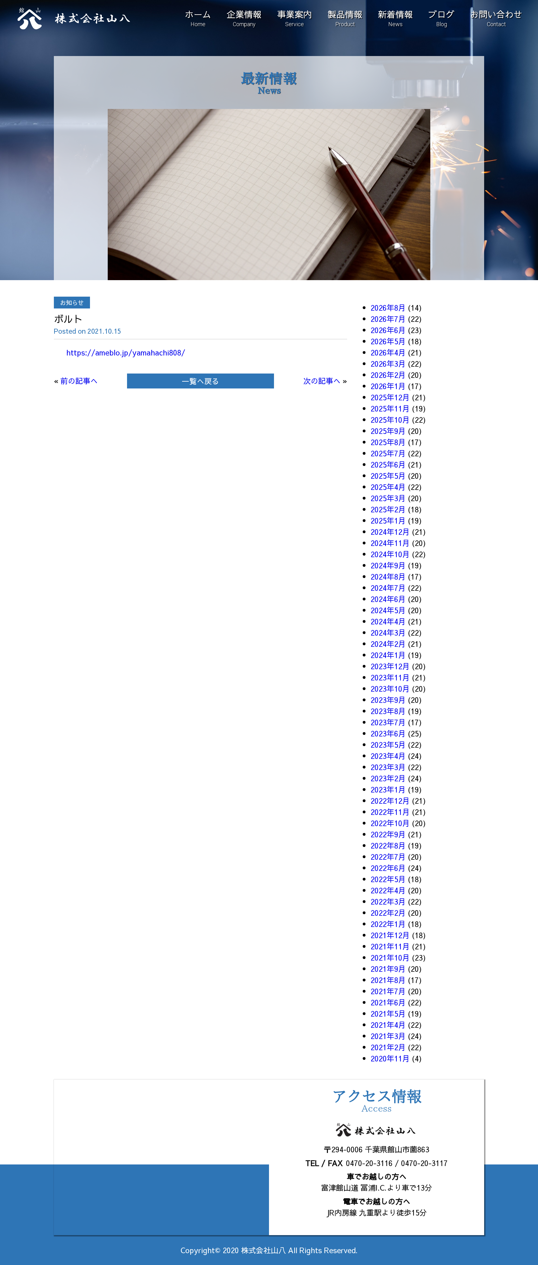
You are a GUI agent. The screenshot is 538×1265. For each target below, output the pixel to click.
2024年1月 (388, 655)
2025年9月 (388, 431)
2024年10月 (390, 554)
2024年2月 (388, 643)
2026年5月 (388, 341)
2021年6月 (388, 1002)
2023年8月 (388, 711)
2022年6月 (388, 868)
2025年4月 (388, 487)
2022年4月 (388, 890)
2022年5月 (388, 879)
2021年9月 (388, 968)
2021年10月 (390, 957)
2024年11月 (390, 543)
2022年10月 (390, 823)
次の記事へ (322, 380)
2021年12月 (390, 935)
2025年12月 (390, 397)
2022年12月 (390, 800)
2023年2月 (388, 778)
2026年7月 (388, 318)
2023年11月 (390, 677)
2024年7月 (388, 587)
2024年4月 (388, 621)
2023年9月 (388, 699)
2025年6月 (388, 464)
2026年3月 (388, 363)
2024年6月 (388, 599)
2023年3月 (388, 767)
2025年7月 (388, 453)
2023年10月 (390, 688)
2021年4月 (388, 1024)
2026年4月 (388, 352)
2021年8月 (388, 980)
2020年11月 (390, 1058)
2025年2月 (388, 509)
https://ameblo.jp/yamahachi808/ (125, 352)
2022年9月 (388, 834)
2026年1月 (388, 386)
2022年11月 (390, 811)
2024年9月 (388, 565)
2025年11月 (390, 408)
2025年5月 (388, 475)
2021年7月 (388, 991)
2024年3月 (388, 632)
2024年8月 (388, 576)
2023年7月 (388, 722)
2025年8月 (388, 442)
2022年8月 (388, 845)
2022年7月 (388, 856)
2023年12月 (390, 666)
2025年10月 (390, 419)
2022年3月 (388, 901)
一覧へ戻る (200, 381)
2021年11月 (390, 946)
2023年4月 (388, 755)
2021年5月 (388, 1013)
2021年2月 (388, 1047)
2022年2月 (388, 912)
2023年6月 (388, 733)
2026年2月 (388, 374)
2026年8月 (388, 307)
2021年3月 (388, 1036)
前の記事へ (79, 380)
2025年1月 (388, 520)
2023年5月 (388, 744)
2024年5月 (388, 610)
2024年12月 (390, 531)
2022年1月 (388, 924)
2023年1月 (388, 789)
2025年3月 (388, 498)
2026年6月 (388, 330)
